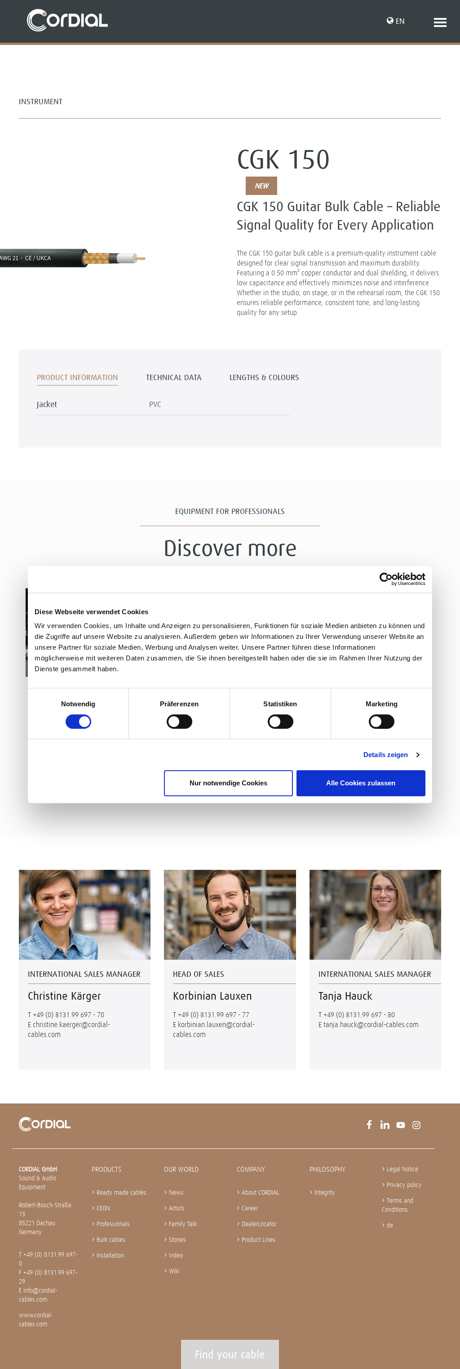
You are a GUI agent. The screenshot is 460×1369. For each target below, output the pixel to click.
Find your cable (230, 1354)
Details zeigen (385, 754)
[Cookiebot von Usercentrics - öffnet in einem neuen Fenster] (386, 579)
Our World (181, 1169)
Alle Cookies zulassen (360, 783)
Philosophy (327, 1169)
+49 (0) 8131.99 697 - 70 (68, 1014)
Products (107, 1169)
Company (251, 1169)
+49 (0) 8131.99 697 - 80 (359, 1014)
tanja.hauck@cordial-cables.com (371, 1024)
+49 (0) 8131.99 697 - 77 (213, 1014)
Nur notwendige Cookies (228, 783)
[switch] (179, 721)
